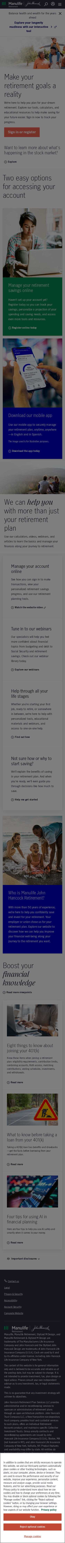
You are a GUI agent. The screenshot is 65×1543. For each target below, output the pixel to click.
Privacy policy (49, 1510)
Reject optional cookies (32, 1527)
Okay (32, 1517)
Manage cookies (32, 1536)
